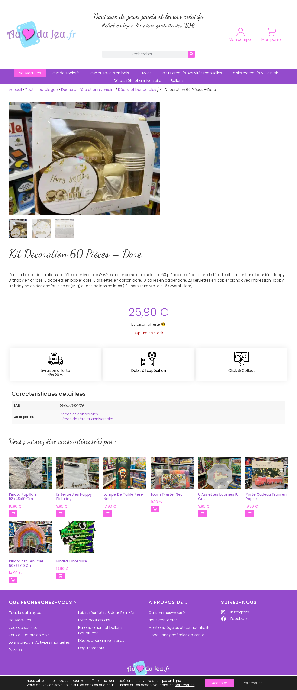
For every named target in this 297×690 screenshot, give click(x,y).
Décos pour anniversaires (101, 640)
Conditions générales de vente (176, 635)
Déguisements (91, 648)
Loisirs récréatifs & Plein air (255, 73)
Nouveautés (30, 73)
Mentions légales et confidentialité (179, 627)
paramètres (184, 685)
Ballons (177, 80)
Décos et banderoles (137, 89)
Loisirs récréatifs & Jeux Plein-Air (106, 612)
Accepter (219, 682)
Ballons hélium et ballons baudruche (100, 630)
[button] (13, 513)
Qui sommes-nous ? (166, 612)
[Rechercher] (191, 54)
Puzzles (145, 73)
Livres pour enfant (94, 620)
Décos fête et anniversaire (137, 80)
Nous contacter (162, 620)
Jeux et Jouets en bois (108, 73)
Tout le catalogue (41, 89)
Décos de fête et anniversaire (88, 89)
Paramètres (252, 682)
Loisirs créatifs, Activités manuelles (191, 73)
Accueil (15, 89)
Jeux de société (64, 73)
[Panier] (271, 32)
